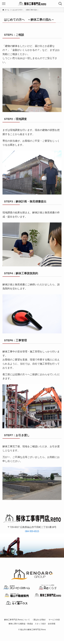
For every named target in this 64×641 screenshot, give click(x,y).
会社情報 (51, 624)
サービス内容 (54, 620)
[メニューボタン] (3, 3)
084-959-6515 (32, 531)
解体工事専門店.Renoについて (17, 620)
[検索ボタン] (60, 3)
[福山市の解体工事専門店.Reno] (32, 3)
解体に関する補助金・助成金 (21, 624)
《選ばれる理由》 (39, 620)
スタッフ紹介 (40, 624)
